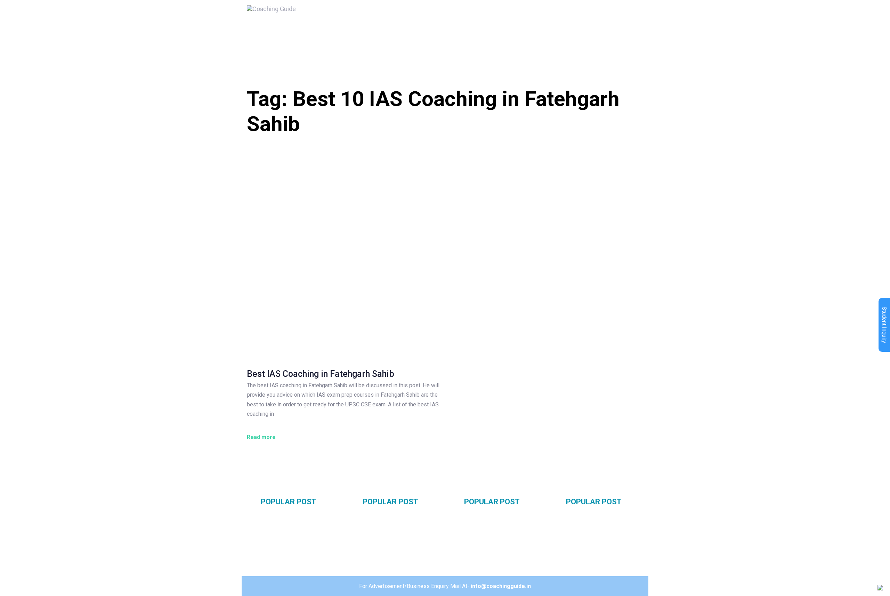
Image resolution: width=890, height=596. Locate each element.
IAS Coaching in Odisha (495, 528)
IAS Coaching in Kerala (494, 552)
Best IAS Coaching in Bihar (499, 517)
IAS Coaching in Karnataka (500, 540)
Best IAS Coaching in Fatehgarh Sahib (320, 374)
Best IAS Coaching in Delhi (295, 517)
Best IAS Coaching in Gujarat (400, 538)
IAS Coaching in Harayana (295, 528)
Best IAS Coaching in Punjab (297, 540)
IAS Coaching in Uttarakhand (401, 550)
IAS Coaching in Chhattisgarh (605, 550)
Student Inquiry (884, 325)
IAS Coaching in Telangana (602, 517)
